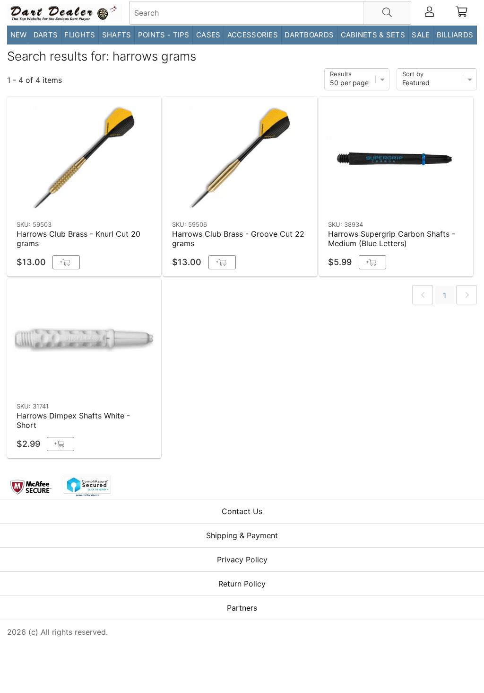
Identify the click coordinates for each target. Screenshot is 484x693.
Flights (79, 34)
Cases (208, 34)
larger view (132, 201)
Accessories (252, 34)
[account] (429, 13)
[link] (422, 294)
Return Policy (242, 583)
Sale (421, 34)
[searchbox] (270, 13)
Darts (46, 34)
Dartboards (309, 34)
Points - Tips (164, 34)
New (18, 34)
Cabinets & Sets (373, 34)
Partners (242, 608)
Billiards (455, 34)
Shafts (116, 34)
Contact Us (242, 511)
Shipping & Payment (242, 535)
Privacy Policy (242, 559)
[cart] (461, 13)
